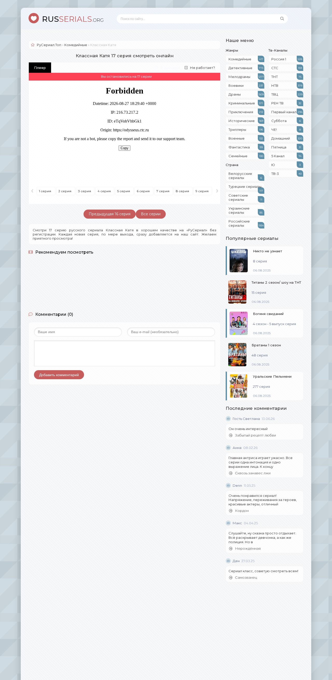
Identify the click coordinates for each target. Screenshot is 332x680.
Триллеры (246, 129)
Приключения (246, 112)
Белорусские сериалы (245, 175)
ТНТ (286, 77)
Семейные (246, 156)
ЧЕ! (286, 129)
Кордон (242, 510)
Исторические (246, 121)
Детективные (246, 68)
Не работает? (202, 68)
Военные (246, 138)
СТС (286, 68)
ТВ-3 (286, 173)
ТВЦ (286, 94)
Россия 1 (286, 59)
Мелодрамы (246, 77)
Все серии (151, 214)
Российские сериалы (246, 223)
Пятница (286, 147)
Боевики (246, 85)
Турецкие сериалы (246, 187)
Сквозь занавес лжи (253, 473)
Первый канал (286, 112)
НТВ (286, 85)
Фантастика (246, 147)
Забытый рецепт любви (255, 435)
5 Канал (286, 156)
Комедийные (246, 59)
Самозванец (246, 577)
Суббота (286, 121)
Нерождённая (248, 548)
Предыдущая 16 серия (109, 214)
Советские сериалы (245, 197)
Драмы (246, 94)
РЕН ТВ (286, 103)
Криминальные (246, 103)
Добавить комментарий (59, 375)
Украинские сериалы (245, 210)
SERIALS (73, 19)
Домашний (286, 138)
